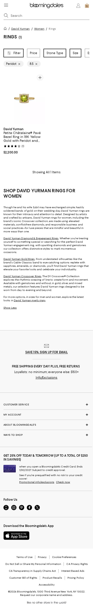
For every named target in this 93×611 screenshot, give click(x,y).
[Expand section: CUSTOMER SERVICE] (46, 404)
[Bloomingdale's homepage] (6, 29)
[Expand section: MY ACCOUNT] (46, 415)
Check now (63, 482)
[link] (24, 140)
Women (39, 28)
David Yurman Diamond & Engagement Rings (30, 238)
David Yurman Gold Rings (19, 259)
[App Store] (16, 535)
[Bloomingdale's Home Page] (46, 5)
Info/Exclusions (47, 377)
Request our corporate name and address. (46, 595)
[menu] (6, 5)
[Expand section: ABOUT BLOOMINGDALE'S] (46, 425)
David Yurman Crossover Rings (22, 276)
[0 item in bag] (87, 5)
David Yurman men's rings (29, 300)
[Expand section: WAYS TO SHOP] (46, 435)
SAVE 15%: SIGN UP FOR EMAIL (46, 352)
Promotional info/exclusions (36, 482)
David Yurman (20, 28)
